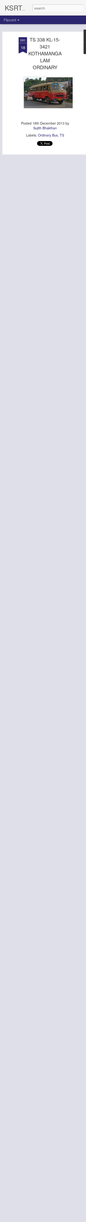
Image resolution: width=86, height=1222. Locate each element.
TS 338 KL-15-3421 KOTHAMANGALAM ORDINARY (45, 53)
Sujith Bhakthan (45, 128)
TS (62, 135)
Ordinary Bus (48, 135)
